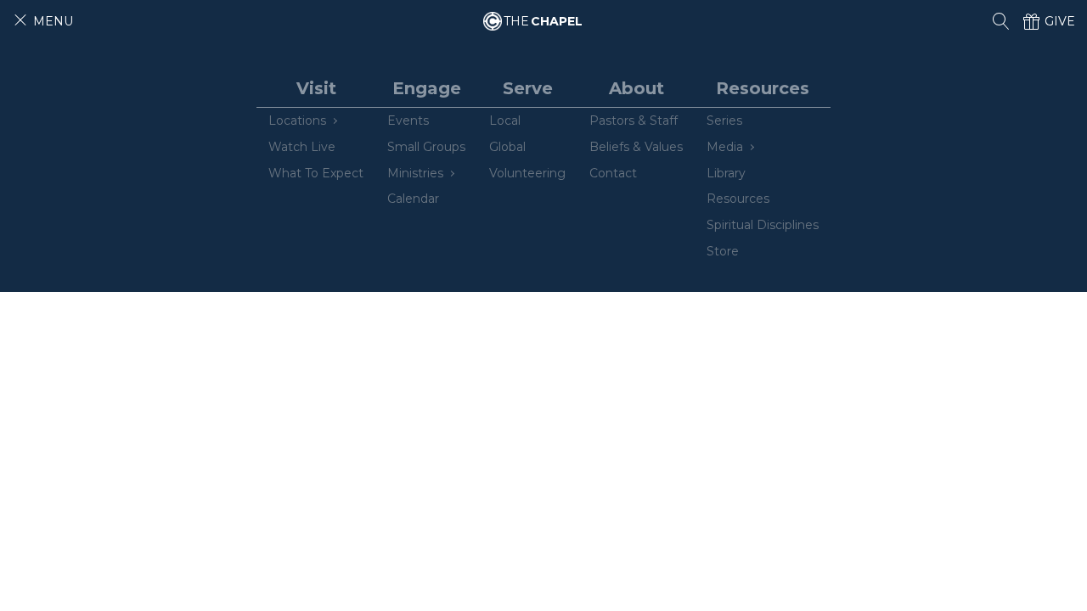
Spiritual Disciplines (763, 225)
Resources (738, 198)
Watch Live (301, 146)
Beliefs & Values (636, 146)
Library (726, 173)
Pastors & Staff (633, 120)
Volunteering (527, 173)
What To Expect (315, 173)
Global (507, 146)
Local (505, 120)
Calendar (413, 198)
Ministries (415, 173)
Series (724, 120)
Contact (613, 173)
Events (408, 120)
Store (723, 251)
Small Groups (426, 146)
